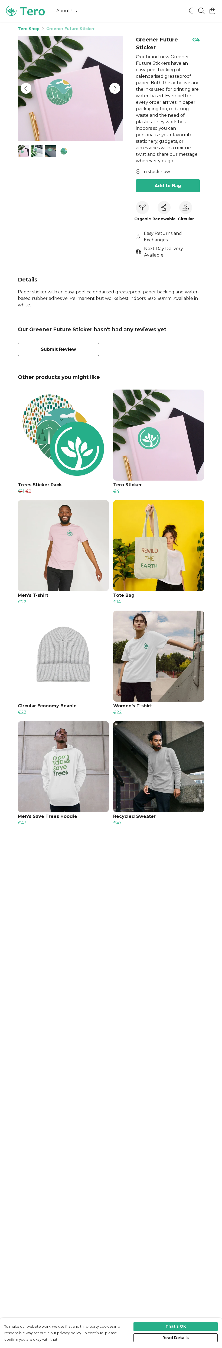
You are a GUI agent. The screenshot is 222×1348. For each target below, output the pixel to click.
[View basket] (212, 10)
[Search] (201, 10)
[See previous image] (26, 88)
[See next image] (114, 88)
